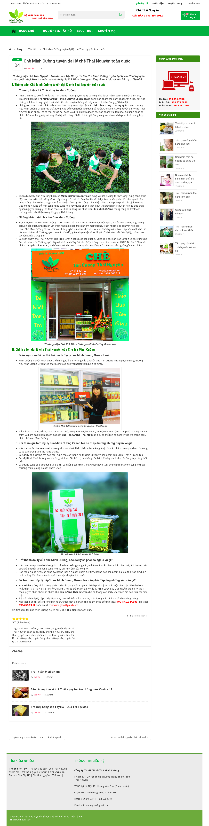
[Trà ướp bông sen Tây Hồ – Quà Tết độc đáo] (20, 710)
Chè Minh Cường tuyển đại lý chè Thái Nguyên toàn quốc (61, 609)
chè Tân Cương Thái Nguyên (79, 434)
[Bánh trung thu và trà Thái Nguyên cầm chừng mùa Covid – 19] (20, 692)
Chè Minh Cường (28, 628)
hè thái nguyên (42, 775)
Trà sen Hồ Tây (18, 768)
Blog (20, 49)
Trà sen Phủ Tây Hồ (19, 775)
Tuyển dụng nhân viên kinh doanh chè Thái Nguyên (37, 737)
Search (120, 15)
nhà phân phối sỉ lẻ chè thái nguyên (45, 635)
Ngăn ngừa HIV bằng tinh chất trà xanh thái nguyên (184, 179)
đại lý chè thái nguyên (51, 631)
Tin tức (32, 49)
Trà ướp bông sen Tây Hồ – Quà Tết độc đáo (59, 707)
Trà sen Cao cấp (38, 768)
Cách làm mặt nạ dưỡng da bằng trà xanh (185, 161)
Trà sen (56, 775)
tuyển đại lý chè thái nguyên (48, 638)
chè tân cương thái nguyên (71, 591)
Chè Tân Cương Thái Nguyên (110, 105)
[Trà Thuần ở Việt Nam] (20, 675)
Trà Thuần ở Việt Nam (45, 671)
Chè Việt (30, 68)
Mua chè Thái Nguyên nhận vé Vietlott (129, 737)
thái (28, 771)
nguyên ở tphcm (38, 771)
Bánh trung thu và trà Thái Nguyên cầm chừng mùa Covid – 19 (71, 689)
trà (23, 771)
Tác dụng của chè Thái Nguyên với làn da (185, 247)
